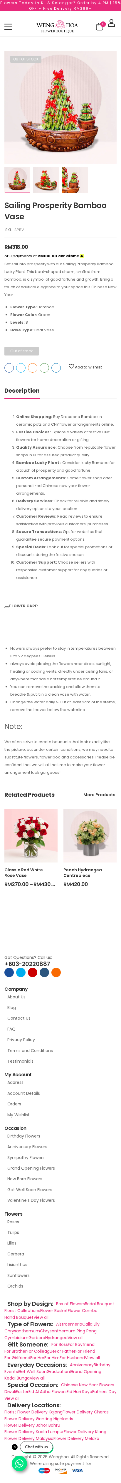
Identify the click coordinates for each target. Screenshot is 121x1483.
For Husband (72, 1358)
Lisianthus (17, 1265)
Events (11, 1372)
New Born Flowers (24, 1179)
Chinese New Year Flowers (87, 1385)
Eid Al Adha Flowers (47, 1392)
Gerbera (15, 1254)
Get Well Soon (32, 1372)
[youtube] (44, 972)
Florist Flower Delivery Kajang (33, 1412)
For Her (37, 1358)
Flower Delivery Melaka (76, 1438)
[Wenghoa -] (57, 26)
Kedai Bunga (17, 1378)
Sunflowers (18, 1275)
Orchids (15, 1286)
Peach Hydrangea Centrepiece (82, 873)
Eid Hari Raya (79, 1392)
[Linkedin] (56, 368)
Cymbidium (16, 1338)
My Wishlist (18, 1115)
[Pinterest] (32, 368)
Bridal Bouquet (99, 1304)
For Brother (15, 1351)
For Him (52, 1358)
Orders (14, 1104)
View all (40, 1317)
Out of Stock (25, 59)
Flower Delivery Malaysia (28, 1438)
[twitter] (21, 972)
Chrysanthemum (22, 1331)
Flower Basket (54, 1311)
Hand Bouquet (18, 1317)
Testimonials (20, 1061)
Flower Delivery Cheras (86, 1412)
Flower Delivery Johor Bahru (32, 1425)
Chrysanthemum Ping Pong (68, 1331)
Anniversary (82, 1365)
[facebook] (9, 972)
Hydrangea (56, 1338)
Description (22, 390)
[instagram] (32, 972)
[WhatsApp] (44, 368)
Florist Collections (22, 1311)
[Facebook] (9, 368)
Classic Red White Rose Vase (23, 873)
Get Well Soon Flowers (29, 1190)
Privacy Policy (21, 1040)
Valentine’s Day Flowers (31, 1200)
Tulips (13, 1232)
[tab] (22, 391)
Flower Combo (83, 1311)
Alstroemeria (69, 1324)
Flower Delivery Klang (85, 1432)
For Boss (59, 1344)
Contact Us (19, 1018)
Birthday (102, 1365)
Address (15, 1082)
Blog (11, 1007)
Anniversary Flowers (27, 1147)
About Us (16, 997)
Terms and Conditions (30, 1051)
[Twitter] (21, 368)
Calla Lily (91, 1324)
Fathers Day (104, 1392)
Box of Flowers (70, 1304)
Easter (22, 1392)
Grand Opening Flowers (31, 1168)
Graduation (58, 1372)
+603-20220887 (27, 964)
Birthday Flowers (23, 1136)
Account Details (23, 1093)
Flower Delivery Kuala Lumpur (34, 1432)
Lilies (11, 1243)
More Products (99, 795)
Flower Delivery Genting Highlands (38, 1419)
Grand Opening (85, 1372)
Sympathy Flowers (26, 1158)
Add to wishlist (88, 367)
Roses (13, 1222)
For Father (65, 1351)
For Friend (85, 1351)
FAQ (11, 1029)
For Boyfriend (81, 1344)
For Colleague (41, 1351)
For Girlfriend (17, 1358)
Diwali (10, 1392)
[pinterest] (56, 972)
